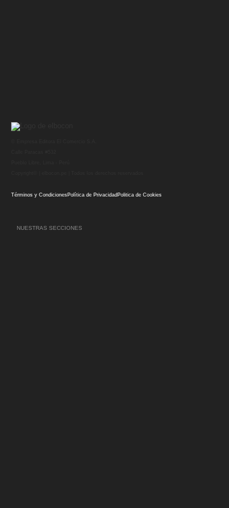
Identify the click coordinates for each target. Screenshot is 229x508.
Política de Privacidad (92, 195)
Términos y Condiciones (39, 195)
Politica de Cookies (139, 195)
